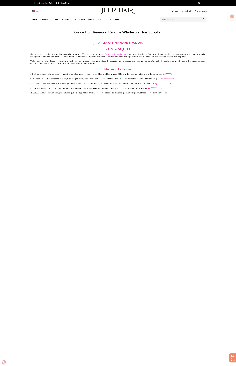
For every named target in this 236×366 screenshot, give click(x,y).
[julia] (118, 11)
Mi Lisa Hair (108, 93)
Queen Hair (129, 93)
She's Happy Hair (80, 93)
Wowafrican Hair (143, 93)
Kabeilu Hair (65, 93)
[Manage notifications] (4, 362)
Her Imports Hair (159, 93)
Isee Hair (119, 93)
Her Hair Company (50, 93)
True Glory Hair (96, 93)
